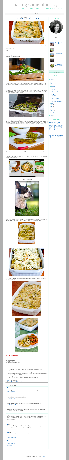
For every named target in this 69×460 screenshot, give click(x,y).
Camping (62, 123)
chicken (12, 381)
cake (55, 135)
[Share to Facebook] (16, 380)
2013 (51, 79)
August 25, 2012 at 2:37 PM (11, 443)
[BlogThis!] (14, 380)
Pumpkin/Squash (60, 134)
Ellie (7, 394)
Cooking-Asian (52, 127)
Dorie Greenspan (60, 130)
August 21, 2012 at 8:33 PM (11, 391)
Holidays (61, 132)
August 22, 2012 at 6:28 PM (11, 421)
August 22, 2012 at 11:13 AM (11, 411)
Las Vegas (61, 132)
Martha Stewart (51, 134)
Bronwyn (8, 401)
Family (50, 132)
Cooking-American (60, 126)
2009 (51, 116)
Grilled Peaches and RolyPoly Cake (56, 99)
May (52, 106)
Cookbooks (60, 125)
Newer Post (7, 447)
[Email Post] (11, 380)
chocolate (61, 135)
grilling (50, 137)
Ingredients (24, 381)
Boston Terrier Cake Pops (59, 58)
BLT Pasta (52, 93)
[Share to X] (15, 380)
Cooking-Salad (52, 129)
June (52, 104)
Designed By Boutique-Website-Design (34, 458)
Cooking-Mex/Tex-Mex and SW (18, 381)
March (52, 109)
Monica (8, 432)
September (53, 86)
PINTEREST (57, 70)
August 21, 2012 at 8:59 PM (11, 398)
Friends (53, 131)
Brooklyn (9, 381)
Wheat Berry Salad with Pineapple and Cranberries (57, 95)
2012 (51, 80)
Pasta (56, 134)
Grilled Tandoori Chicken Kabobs (56, 101)
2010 (51, 115)
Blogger (44, 456)
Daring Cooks (55, 130)
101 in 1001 (36, 13)
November (53, 83)
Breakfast (51, 123)
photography (54, 137)
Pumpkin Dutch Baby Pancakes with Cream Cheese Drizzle (56, 91)
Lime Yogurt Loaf (59, 48)
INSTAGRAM (57, 72)
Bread (62, 122)
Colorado (55, 125)
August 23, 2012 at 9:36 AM (11, 437)
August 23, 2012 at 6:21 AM (11, 429)
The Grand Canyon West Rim (59, 43)
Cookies (50, 126)
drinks (62, 136)
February (52, 110)
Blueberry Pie (53, 89)
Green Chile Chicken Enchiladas (56, 97)
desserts (59, 136)
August (52, 88)
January (52, 112)
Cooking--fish (55, 126)
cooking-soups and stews (53, 136)
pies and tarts (58, 137)
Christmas (51, 125)
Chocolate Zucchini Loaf (55, 98)
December (53, 82)
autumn (53, 135)
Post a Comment (9, 445)
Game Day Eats (57, 131)
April (52, 107)
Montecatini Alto (59, 53)
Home (32, 13)
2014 (51, 77)
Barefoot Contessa (57, 122)
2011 (51, 113)
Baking (51, 122)
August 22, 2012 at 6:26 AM (11, 404)
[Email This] (13, 380)
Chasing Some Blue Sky (34, 4)
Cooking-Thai (57, 129)
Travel (50, 135)
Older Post (45, 447)
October (52, 85)
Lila (7, 387)
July (52, 103)
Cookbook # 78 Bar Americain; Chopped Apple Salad (59, 65)
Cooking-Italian (60, 127)
